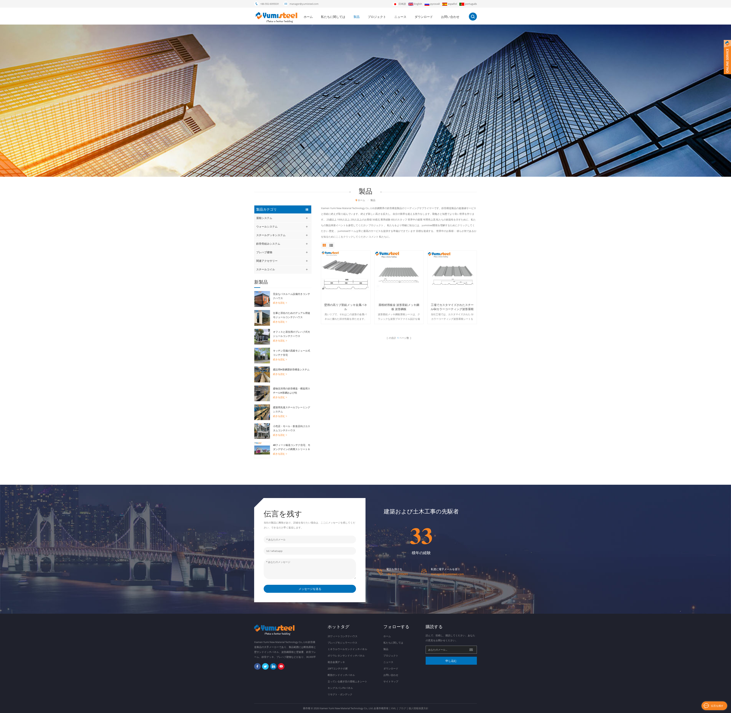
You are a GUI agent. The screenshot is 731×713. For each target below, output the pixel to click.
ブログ (402, 708)
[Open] (727, 57)
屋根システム (264, 218)
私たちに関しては (333, 17)
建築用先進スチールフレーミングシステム (291, 409)
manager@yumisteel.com (304, 4)
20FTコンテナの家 (338, 668)
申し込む (451, 661)
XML (393, 708)
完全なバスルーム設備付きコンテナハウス (291, 296)
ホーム (308, 17)
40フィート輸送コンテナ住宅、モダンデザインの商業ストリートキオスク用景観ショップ (291, 447)
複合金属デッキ (336, 662)
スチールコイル (265, 269)
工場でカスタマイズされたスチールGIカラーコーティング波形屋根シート (452, 307)
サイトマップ (390, 681)
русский (435, 4)
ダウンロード (424, 17)
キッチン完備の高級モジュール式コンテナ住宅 (291, 352)
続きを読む (279, 302)
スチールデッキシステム (271, 235)
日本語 (402, 4)
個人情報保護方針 (418, 708)
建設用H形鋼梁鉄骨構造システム (291, 369)
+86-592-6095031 (269, 4)
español (452, 4)
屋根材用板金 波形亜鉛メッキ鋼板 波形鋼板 (398, 307)
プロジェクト (377, 17)
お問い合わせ (450, 17)
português (471, 4)
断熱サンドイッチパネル (341, 675)
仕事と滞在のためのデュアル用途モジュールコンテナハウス (291, 315)
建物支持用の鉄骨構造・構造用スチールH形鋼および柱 (291, 390)
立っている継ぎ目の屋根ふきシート (347, 681)
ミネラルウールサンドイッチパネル (347, 649)
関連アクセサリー (267, 261)
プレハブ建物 (264, 252)
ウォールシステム (267, 226)
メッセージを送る (309, 589)
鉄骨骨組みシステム (268, 243)
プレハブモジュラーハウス (342, 642)
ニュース (400, 17)
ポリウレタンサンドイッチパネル (346, 655)
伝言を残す (717, 705)
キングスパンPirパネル (340, 688)
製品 (357, 17)
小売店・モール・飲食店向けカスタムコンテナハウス (291, 428)
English (418, 4)
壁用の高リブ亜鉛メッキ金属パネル (345, 307)
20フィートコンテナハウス (343, 636)
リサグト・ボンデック (340, 694)
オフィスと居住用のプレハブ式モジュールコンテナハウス (291, 334)
